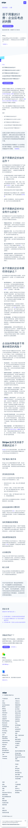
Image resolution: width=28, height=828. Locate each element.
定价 (3, 701)
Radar (4, 746)
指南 (3, 784)
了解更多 (4, 44)
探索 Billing (5, 664)
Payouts (4, 744)
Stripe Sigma (5, 752)
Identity (4, 728)
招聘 (16, 786)
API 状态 (17, 770)
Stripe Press (18, 790)
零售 (16, 747)
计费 (10, 7)
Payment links (6, 740)
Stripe (4, 449)
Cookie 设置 (5, 802)
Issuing (4, 732)
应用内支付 (18, 717)
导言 (3, 64)
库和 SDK (17, 774)
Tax (3, 754)
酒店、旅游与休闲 (19, 735)
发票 (13, 511)
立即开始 (5, 647)
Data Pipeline (5, 721)
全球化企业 (18, 715)
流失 (15, 307)
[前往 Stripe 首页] (4, 693)
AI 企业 (17, 727)
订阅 (7, 544)
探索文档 (4, 680)
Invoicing (4, 730)
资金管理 (17, 721)
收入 (20, 245)
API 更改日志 (18, 772)
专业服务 (17, 743)
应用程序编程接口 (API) (8, 94)
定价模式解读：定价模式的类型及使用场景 (14, 616)
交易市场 (17, 719)
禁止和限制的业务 (6, 796)
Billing (4, 708)
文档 (16, 766)
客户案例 (4, 786)
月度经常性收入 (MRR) (14, 429)
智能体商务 (18, 705)
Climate (4, 714)
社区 (3, 790)
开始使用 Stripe (7, 26)
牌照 (3, 798)
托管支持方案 (5, 812)
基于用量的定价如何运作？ (9, 67)
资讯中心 (17, 788)
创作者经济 (18, 729)
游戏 (16, 733)
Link (3, 734)
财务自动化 (18, 713)
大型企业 (17, 701)
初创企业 (17, 703)
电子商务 (17, 709)
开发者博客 (18, 778)
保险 (16, 737)
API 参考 (17, 768)
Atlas (3, 703)
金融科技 (17, 731)
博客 (3, 788)
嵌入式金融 (18, 711)
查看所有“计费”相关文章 (8, 611)
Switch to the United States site (10, 824)
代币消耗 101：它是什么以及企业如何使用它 (15, 622)
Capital (4, 710)
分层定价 (8, 185)
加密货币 (4, 719)
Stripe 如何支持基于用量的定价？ (11, 78)
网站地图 (4, 800)
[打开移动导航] (24, 2)
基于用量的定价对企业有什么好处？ (11, 70)
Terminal (4, 756)
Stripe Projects (19, 776)
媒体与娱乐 (18, 739)
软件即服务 (18, 725)
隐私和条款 (5, 794)
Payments (5, 742)
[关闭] (25, 821)
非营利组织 (18, 741)
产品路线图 (18, 784)
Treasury (4, 758)
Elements (4, 723)
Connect (4, 716)
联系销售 (13, 647)
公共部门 (17, 745)
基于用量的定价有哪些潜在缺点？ (11, 73)
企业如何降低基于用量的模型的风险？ (12, 76)
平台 (16, 723)
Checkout (4, 712)
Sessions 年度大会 (7, 792)
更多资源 (4, 7)
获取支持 (4, 810)
